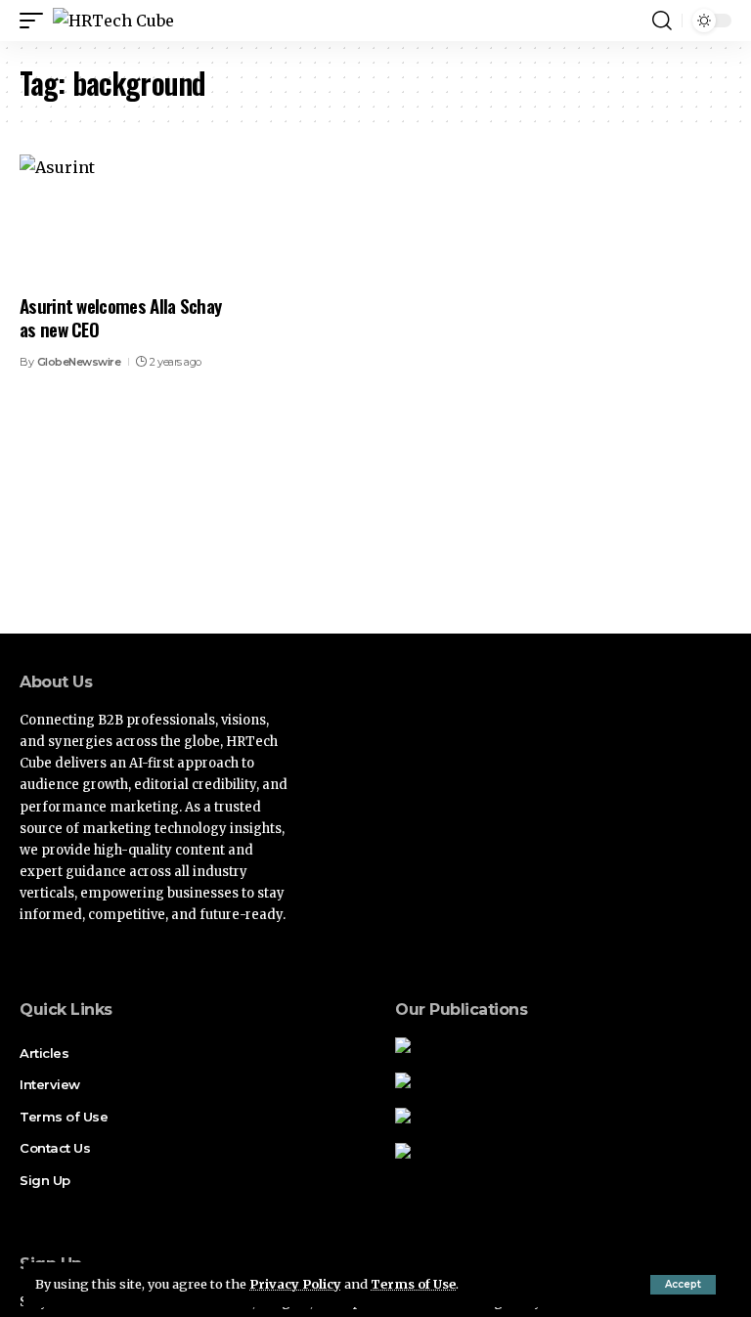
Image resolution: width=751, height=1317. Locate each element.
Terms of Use (413, 1284)
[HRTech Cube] (113, 20)
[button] (683, 1285)
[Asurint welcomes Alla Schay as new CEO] (125, 218)
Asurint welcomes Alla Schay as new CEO (120, 317)
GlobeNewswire (79, 362)
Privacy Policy (295, 1284)
